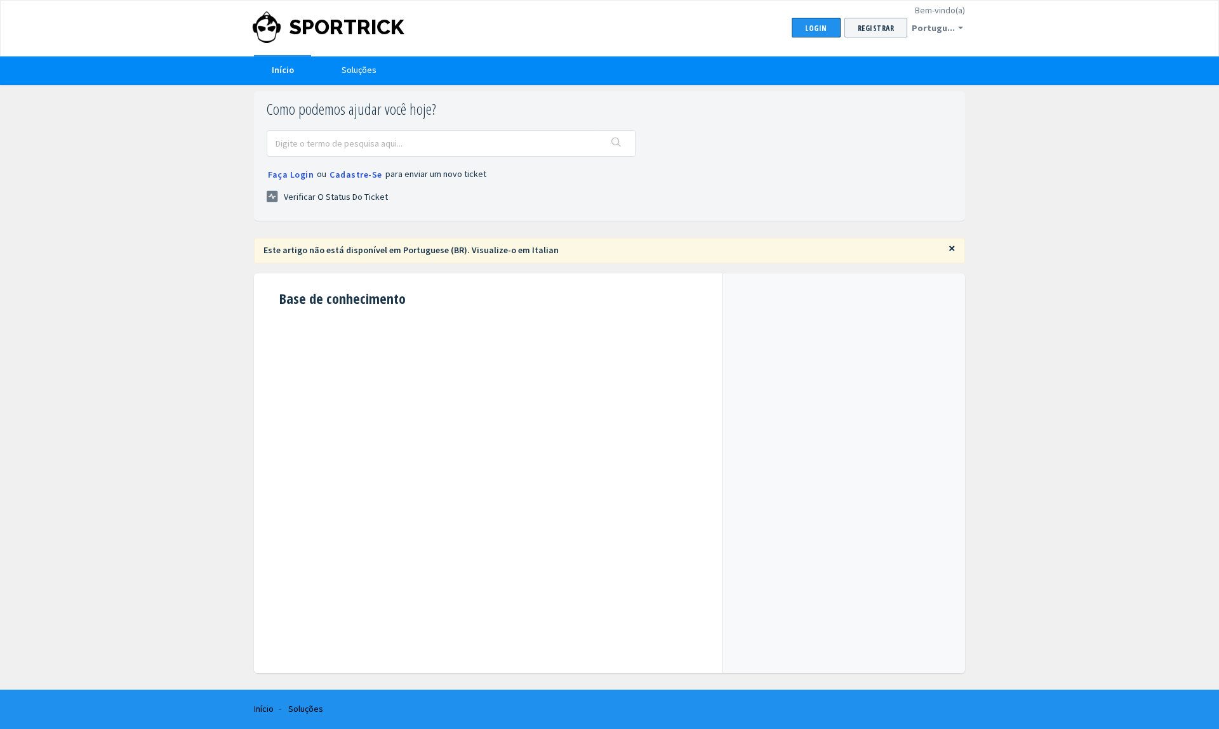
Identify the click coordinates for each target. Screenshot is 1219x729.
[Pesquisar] (616, 143)
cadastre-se (356, 174)
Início (283, 70)
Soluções (359, 70)
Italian (545, 250)
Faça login (291, 174)
